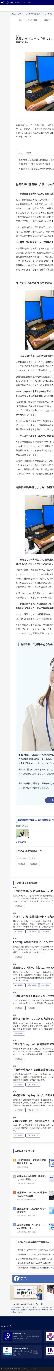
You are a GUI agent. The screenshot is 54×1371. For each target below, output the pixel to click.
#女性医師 (33, 864)
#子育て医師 (32, 931)
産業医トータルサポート (39, 1310)
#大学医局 (19, 931)
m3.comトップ (15, 14)
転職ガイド (48, 20)
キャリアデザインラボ (32, 14)
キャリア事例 (48, 14)
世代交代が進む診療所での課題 (35, 164)
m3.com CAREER (17, 1307)
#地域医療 (21, 864)
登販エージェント (17, 1312)
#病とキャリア (33, 1084)
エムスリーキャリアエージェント (36, 1307)
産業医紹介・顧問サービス (20, 1310)
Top (20, 20)
